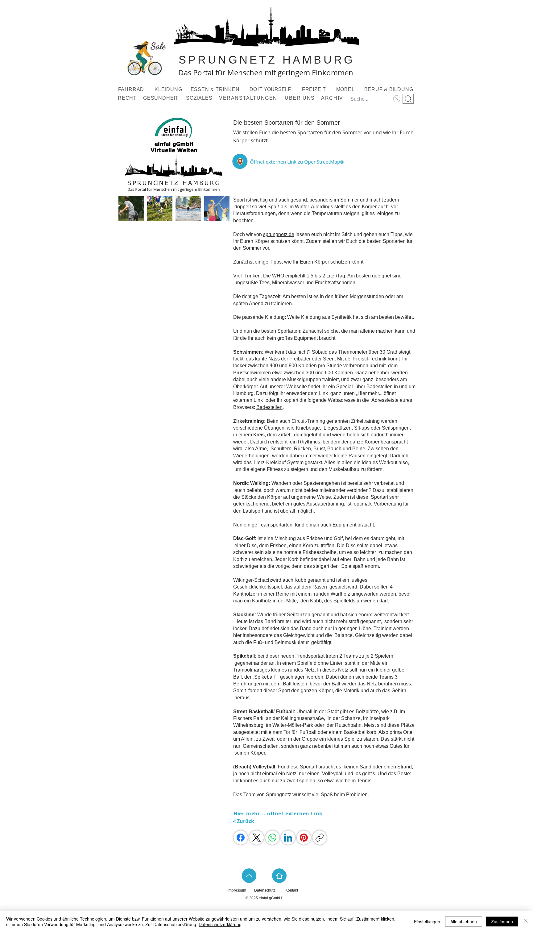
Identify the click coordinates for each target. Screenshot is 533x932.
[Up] (249, 875)
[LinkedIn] (288, 837)
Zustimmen (502, 921)
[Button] (289, 161)
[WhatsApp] (272, 837)
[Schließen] (525, 921)
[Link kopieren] (319, 837)
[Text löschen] (395, 99)
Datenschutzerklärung (220, 924)
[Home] (279, 875)
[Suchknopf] (408, 99)
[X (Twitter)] (256, 837)
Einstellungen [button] (427, 921)
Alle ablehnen (463, 921)
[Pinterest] (304, 837)
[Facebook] (240, 837)
